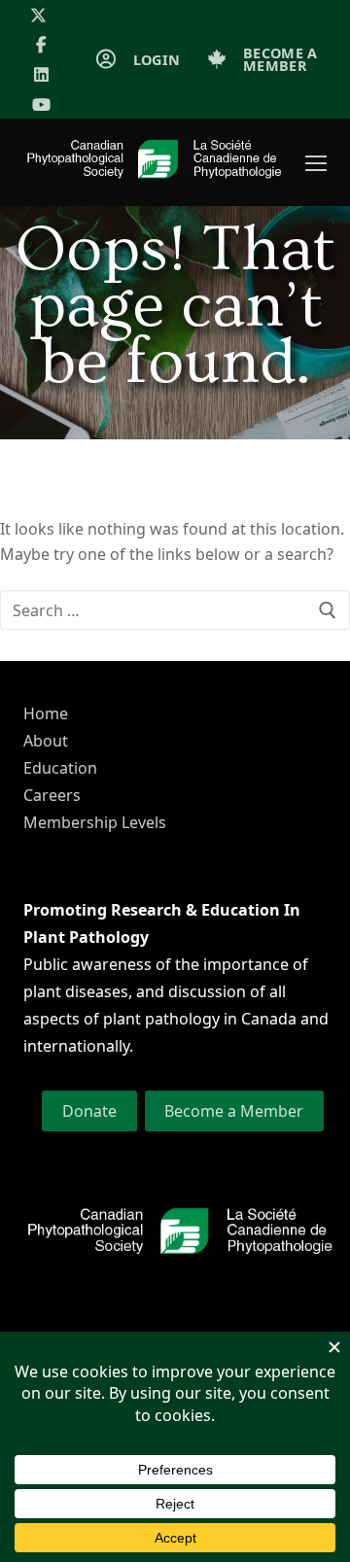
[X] (38, 15)
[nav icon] (316, 163)
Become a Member (233, 1111)
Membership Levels (94, 822)
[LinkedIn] (41, 74)
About (45, 740)
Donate (89, 1111)
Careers (52, 795)
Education (60, 768)
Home (45, 713)
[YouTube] (41, 104)
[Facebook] (41, 45)
